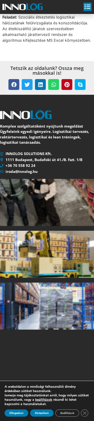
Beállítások (67, 413)
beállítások (43, 400)
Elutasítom (42, 413)
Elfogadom (16, 413)
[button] (13, 84)
